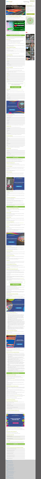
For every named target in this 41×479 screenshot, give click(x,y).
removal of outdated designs (17, 395)
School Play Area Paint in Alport (9, 460)
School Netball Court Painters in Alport (10, 464)
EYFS (12, 297)
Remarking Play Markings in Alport (10, 477)
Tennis (7, 76)
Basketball (8, 73)
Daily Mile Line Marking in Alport (10, 462)
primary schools (21, 333)
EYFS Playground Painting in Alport (10, 468)
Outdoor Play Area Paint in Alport (10, 475)
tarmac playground (13, 379)
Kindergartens (15, 297)
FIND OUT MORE (15, 157)
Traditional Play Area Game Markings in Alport (11, 471)
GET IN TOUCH (16, 284)
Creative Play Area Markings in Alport (10, 472)
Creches (17, 297)
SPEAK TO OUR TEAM (15, 373)
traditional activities (22, 278)
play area (16, 43)
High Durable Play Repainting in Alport (10, 478)
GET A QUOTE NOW (16, 87)
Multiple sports (8, 79)
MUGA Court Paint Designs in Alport (10, 465)
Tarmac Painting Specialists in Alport (10, 474)
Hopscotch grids (8, 58)
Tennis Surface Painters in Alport (10, 466)
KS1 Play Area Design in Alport (10, 461)
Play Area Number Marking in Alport (10, 473)
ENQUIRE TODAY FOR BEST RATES (15, 35)
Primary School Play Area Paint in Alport (10, 467)
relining (11, 398)
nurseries (11, 297)
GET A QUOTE (15, 206)
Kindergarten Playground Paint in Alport (10, 469)
